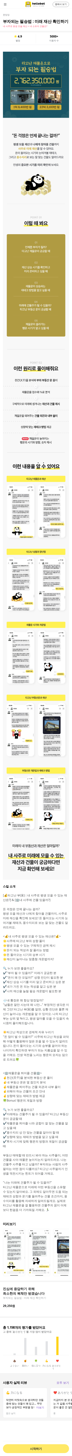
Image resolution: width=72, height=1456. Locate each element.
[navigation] (10, 4)
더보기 (40, 1407)
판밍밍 (6, 14)
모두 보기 (62, 1382)
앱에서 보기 (61, 4)
